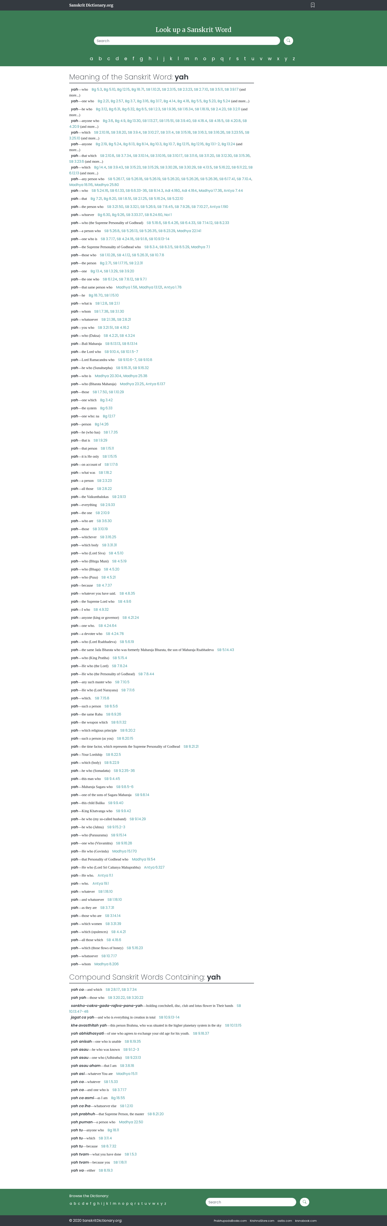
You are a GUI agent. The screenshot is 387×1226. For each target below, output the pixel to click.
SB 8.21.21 (191, 746)
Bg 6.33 (106, 408)
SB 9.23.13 (133, 1057)
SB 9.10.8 (145, 359)
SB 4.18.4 (199, 120)
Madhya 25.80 (107, 184)
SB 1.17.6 (111, 464)
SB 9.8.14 (142, 794)
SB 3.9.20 (126, 271)
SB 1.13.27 (149, 120)
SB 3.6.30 (104, 520)
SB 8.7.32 (108, 1146)
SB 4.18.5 (216, 120)
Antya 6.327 (154, 867)
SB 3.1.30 (117, 311)
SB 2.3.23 (185, 89)
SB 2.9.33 (107, 504)
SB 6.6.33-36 (136, 190)
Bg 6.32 (128, 109)
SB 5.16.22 (222, 167)
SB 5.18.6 (154, 222)
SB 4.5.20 (111, 569)
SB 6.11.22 (239, 167)
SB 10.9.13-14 (159, 238)
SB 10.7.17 (109, 956)
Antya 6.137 (155, 384)
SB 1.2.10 (126, 1106)
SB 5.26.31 (140, 255)
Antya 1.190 (219, 206)
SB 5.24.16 (100, 190)
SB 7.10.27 (199, 206)
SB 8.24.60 (153, 214)
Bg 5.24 (223, 101)
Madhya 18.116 (81, 184)
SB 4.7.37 (104, 585)
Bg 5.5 (196, 101)
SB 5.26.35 (148, 230)
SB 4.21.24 (131, 617)
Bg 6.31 (114, 109)
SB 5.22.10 (175, 198)
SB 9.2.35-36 (124, 770)
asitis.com (284, 1221)
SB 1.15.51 (166, 120)
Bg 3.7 (130, 101)
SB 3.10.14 (140, 155)
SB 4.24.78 (115, 633)
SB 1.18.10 (105, 891)
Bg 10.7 (169, 144)
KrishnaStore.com (262, 1221)
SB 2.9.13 (119, 496)
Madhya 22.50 (131, 1122)
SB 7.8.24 (119, 666)
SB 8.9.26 (113, 714)
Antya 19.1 (100, 883)
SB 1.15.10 (111, 295)
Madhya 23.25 (132, 384)
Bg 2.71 (105, 263)
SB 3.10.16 (158, 155)
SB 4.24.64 (108, 625)
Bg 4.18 (183, 101)
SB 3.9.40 (183, 120)
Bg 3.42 (106, 400)
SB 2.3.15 (169, 89)
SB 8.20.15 (125, 738)
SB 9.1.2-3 (131, 1049)
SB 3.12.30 (224, 155)
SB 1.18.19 (202, 109)
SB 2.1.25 (140, 198)
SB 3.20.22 (116, 997)
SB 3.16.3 (199, 132)
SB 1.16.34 (185, 109)
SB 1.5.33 (111, 1081)
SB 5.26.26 (189, 179)
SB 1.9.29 (100, 440)
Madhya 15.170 (124, 851)
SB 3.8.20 (118, 132)
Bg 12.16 (197, 144)
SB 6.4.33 (187, 222)
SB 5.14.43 (225, 649)
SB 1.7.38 (101, 311)
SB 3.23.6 (76, 161)
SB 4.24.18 (125, 238)
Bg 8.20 (110, 198)
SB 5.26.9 (147, 206)
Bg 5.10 (109, 89)
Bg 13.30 (134, 120)
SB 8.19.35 (133, 1041)
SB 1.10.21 (153, 89)
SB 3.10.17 (175, 155)
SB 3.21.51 (105, 327)
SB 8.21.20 (156, 1114)
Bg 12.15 (123, 89)
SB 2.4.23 (218, 109)
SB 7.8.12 (126, 279)
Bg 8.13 (129, 144)
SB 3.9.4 (134, 132)
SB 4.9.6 (124, 601)
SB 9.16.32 (141, 367)
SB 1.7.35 (111, 432)
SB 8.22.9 (111, 762)
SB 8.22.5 (113, 754)
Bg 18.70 (96, 295)
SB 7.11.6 (128, 690)
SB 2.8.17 (113, 989)
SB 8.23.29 (166, 230)
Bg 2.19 (101, 144)
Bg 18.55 (118, 1097)
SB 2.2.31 (136, 263)
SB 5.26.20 (170, 179)
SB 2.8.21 (124, 319)
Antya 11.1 (105, 875)
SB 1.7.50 (100, 392)
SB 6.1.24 (110, 279)
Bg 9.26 (118, 214)
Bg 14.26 (102, 424)
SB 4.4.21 (118, 931)
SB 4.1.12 (123, 255)
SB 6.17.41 (227, 179)
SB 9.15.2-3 (116, 827)
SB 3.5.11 (216, 89)
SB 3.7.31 (107, 907)
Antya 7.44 (233, 190)
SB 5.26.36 (208, 179)
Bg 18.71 (137, 89)
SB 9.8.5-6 (124, 786)
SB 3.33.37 (134, 214)
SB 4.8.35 (127, 593)
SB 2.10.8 (107, 155)
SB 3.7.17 (108, 238)
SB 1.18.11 (120, 1162)
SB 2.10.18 (101, 132)
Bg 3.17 (156, 101)
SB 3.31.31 (109, 545)
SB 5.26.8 (112, 230)
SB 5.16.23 (135, 947)
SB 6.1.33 (117, 190)
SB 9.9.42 (123, 811)
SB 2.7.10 (201, 89)
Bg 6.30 (104, 214)
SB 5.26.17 (116, 179)
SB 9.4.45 (112, 778)
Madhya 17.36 (210, 190)
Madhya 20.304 (108, 375)
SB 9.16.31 (123, 367)
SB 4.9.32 (101, 609)
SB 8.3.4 (151, 247)
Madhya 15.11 (127, 1073)
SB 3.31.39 (113, 923)
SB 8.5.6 (111, 706)
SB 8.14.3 (156, 190)
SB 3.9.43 (115, 167)
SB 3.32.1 (132, 206)
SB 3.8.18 (127, 1065)
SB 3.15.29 (150, 167)
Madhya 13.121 (150, 287)
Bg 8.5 (141, 109)
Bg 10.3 (155, 144)
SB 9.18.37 (201, 1033)
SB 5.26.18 (134, 179)
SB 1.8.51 (124, 198)
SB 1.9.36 (169, 109)
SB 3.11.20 (206, 155)
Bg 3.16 (142, 101)
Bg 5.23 (209, 101)
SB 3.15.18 (183, 132)
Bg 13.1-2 (212, 144)
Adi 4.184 (189, 190)
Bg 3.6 (108, 120)
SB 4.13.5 (205, 167)
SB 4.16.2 (122, 327)
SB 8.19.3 (106, 1170)
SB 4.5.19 (119, 561)
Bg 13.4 (96, 271)
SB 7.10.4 (244, 179)
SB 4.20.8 (233, 120)
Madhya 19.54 (143, 859)
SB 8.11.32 (118, 722)
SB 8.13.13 (112, 343)
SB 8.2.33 (221, 222)
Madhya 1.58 (126, 287)
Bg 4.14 (169, 101)
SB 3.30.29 (187, 167)
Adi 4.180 (172, 190)
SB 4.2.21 (111, 335)
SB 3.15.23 (133, 167)
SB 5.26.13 (129, 230)
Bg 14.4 (100, 167)
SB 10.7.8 (157, 255)
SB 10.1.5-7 (129, 351)
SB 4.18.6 (114, 939)
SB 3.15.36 (242, 155)
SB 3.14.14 (113, 915)
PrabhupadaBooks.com (230, 1221)
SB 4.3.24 (127, 335)
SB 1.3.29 (111, 271)
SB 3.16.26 (216, 132)
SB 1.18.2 (105, 472)
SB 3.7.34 (123, 155)
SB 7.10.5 (122, 682)
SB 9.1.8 (141, 238)
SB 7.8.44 (146, 674)
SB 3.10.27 (151, 132)
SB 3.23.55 (234, 132)
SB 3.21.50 (115, 206)
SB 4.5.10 (116, 553)
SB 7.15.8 (102, 698)
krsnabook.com (306, 1221)
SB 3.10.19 (100, 529)
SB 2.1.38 (108, 319)
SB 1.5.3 (131, 1154)
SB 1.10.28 (107, 255)
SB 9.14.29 (138, 819)
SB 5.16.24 (157, 198)
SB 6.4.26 (170, 222)
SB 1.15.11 (107, 448)
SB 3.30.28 (168, 167)
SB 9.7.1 (141, 279)
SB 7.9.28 (182, 206)
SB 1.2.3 (154, 109)
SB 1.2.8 (101, 303)
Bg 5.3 (97, 89)
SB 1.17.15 (120, 263)
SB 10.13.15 (233, 1025)
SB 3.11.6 (190, 155)
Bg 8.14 (142, 144)
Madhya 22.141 (189, 230)
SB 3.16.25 (108, 537)
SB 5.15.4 (120, 657)
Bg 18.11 (113, 1130)
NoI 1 (168, 214)
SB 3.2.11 (234, 109)
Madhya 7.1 (200, 247)
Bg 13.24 (228, 144)
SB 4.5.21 (108, 577)
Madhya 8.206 (106, 964)
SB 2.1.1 (114, 303)
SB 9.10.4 (112, 351)
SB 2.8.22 (104, 488)
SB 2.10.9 (103, 512)
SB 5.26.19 (152, 179)
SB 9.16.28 (124, 843)
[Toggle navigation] (313, 5)
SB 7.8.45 (165, 206)
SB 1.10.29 (116, 392)
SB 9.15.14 (119, 835)
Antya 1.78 (173, 287)
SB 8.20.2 (127, 730)
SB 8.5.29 (181, 247)
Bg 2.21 (103, 101)
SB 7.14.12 (205, 222)
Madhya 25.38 (135, 375)
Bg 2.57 (117, 101)
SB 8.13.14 (130, 343)
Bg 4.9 (120, 120)
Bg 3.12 (101, 109)
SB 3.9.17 (232, 89)
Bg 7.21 (96, 198)
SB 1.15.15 (110, 456)
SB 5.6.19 (127, 641)
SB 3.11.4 (167, 132)
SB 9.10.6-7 (127, 359)
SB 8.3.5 (165, 247)
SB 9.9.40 (115, 802)
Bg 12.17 (109, 416)
